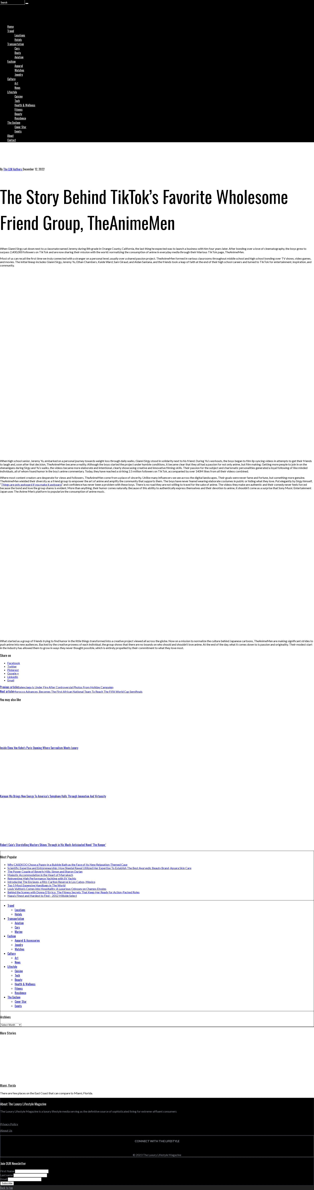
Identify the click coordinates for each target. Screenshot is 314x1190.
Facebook (13, 663)
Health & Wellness (25, 105)
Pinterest (13, 670)
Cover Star (20, 127)
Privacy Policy (9, 1124)
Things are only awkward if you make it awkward (31, 484)
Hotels (18, 39)
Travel (10, 31)
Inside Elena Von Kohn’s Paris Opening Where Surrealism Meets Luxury (39, 748)
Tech (17, 101)
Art (16, 83)
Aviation (19, 57)
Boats (18, 53)
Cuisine (19, 96)
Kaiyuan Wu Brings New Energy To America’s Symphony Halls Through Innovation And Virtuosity (53, 796)
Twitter (12, 666)
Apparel (19, 66)
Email (10, 680)
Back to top (6, 1188)
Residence (20, 118)
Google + (13, 673)
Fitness (19, 109)
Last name (6, 1175)
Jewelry (19, 74)
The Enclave (13, 122)
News (17, 87)
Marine (18, 932)
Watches (19, 70)
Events (18, 131)
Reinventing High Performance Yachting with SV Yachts (41, 878)
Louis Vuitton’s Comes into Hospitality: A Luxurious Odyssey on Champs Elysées (56, 888)
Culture (11, 79)
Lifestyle (12, 92)
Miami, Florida (8, 1085)
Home (10, 26)
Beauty (18, 114)
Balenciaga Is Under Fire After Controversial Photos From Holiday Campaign (56, 687)
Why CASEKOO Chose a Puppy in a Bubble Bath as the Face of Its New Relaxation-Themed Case (67, 864)
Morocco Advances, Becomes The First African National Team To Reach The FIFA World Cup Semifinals (71, 691)
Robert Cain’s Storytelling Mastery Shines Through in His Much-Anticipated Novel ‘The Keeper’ (53, 845)
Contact (11, 140)
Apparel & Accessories (27, 940)
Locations (20, 35)
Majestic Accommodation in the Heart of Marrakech (40, 875)
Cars (17, 48)
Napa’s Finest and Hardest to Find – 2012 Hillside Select (42, 895)
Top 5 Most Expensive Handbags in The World (36, 885)
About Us (6, 1130)
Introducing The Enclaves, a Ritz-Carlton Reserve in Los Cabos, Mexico (51, 881)
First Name (7, 1171)
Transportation (15, 44)
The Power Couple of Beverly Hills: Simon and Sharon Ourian (44, 871)
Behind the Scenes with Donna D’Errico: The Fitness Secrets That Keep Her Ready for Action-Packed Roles (73, 892)
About (10, 136)
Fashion (11, 61)
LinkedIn (12, 676)
